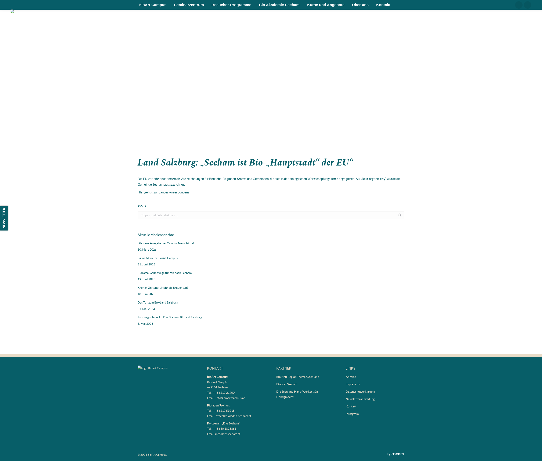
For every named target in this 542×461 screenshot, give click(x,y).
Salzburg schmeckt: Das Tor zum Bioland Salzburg (170, 317)
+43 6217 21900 (224, 392)
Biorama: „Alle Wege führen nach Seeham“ (165, 273)
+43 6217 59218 (224, 410)
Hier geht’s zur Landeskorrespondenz (163, 192)
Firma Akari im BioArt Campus (158, 258)
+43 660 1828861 (224, 428)
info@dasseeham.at (227, 434)
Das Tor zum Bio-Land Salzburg (158, 302)
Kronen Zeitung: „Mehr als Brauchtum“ (163, 287)
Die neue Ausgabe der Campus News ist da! (166, 243)
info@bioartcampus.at (230, 398)
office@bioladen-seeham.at (233, 416)
